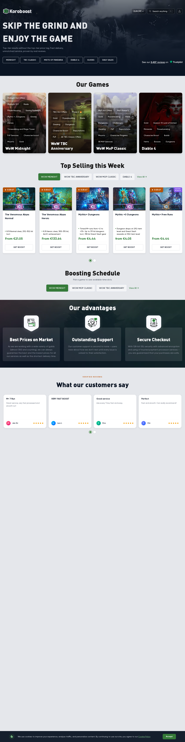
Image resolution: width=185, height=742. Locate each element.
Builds (166, 135)
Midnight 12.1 (13, 104)
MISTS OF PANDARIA (53, 60)
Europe (138, 11)
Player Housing (14, 110)
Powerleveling (69, 118)
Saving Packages (33, 110)
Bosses (157, 142)
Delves (10, 123)
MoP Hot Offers (105, 110)
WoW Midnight (49, 176)
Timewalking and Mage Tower (21, 129)
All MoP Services (105, 142)
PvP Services (13, 135)
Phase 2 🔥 (77, 112)
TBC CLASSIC (30, 60)
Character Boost (60, 131)
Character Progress (119, 135)
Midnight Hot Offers (16, 98)
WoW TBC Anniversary (76, 176)
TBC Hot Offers (60, 112)
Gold (21, 142)
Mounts (10, 142)
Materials (148, 129)
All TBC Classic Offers (71, 137)
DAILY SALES (107, 60)
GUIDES (90, 60)
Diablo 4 (127, 176)
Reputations (79, 131)
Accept (169, 736)
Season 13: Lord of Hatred (164, 123)
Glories (33, 117)
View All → (142, 176)
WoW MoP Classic (106, 176)
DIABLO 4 (75, 60)
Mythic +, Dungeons (16, 117)
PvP (54, 137)
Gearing (56, 124)
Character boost (31, 135)
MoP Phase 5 (123, 110)
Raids (26, 104)
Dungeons (70, 124)
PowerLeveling (163, 129)
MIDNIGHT (11, 60)
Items (146, 142)
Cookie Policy (144, 736)
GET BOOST (19, 247)
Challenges (118, 123)
